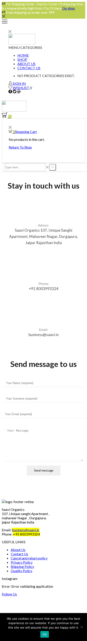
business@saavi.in (25, 530)
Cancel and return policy (29, 558)
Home (23, 55)
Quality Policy (21, 571)
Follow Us (9, 594)
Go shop (68, 8)
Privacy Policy (22, 562)
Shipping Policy (22, 566)
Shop (22, 59)
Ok (45, 634)
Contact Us (28, 68)
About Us (26, 64)
